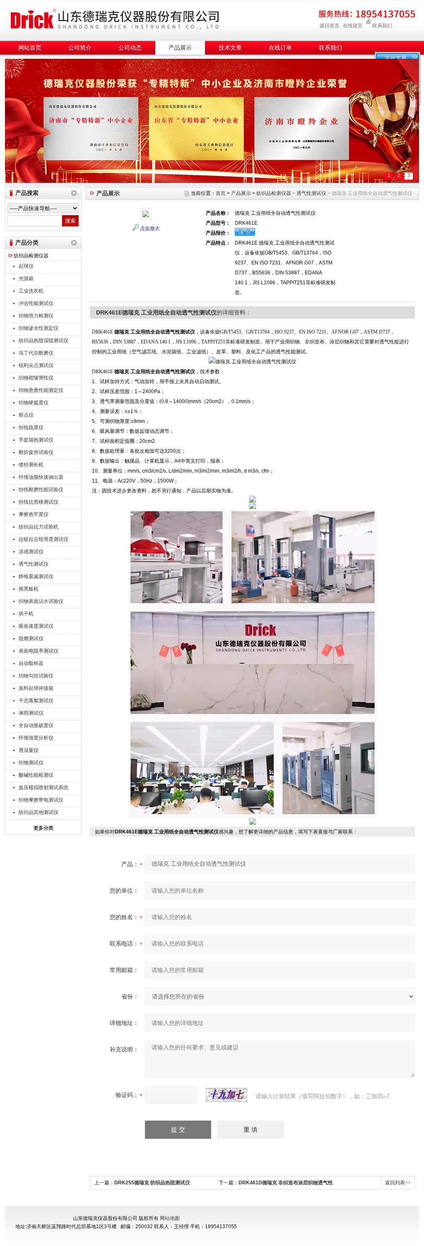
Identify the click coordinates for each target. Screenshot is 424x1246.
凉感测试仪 (31, 552)
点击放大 (150, 228)
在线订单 (280, 48)
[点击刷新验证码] (226, 1095)
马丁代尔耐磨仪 (36, 353)
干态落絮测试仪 (36, 700)
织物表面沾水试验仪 (41, 601)
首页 (221, 193)
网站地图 (170, 1218)
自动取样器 (31, 663)
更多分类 (43, 828)
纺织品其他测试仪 (38, 812)
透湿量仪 (29, 750)
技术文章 (230, 48)
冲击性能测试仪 (36, 303)
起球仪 (26, 266)
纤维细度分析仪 (36, 738)
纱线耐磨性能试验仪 (41, 489)
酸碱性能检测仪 (36, 775)
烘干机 (26, 614)
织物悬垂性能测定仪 (41, 390)
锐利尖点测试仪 (36, 365)
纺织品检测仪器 (31, 256)
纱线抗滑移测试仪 (38, 502)
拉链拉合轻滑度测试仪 (43, 539)
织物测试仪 (31, 763)
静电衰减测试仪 (36, 576)
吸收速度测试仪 (36, 626)
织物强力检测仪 (36, 316)
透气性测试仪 (33, 564)
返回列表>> (398, 1183)
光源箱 (26, 278)
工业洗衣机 (31, 291)
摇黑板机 (29, 589)
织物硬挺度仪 (33, 403)
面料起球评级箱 (36, 688)
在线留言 (353, 26)
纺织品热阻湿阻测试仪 (43, 340)
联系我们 (382, 26)
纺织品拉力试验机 (38, 527)
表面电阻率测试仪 (38, 651)
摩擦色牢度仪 (33, 514)
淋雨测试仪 (31, 713)
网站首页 (29, 48)
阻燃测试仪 (31, 638)
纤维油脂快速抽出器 (41, 477)
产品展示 (180, 48)
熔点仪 (26, 415)
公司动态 (130, 48)
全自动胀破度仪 (36, 725)
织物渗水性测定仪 (38, 328)
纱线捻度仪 (31, 427)
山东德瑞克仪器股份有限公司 (114, 19)
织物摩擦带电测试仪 (41, 800)
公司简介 (80, 48)
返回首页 (330, 26)
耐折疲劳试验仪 (36, 452)
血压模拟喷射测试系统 (43, 787)
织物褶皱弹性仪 (36, 378)
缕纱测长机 (31, 465)
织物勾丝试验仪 (36, 676)
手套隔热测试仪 (36, 440)
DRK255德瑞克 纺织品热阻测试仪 (152, 1183)
